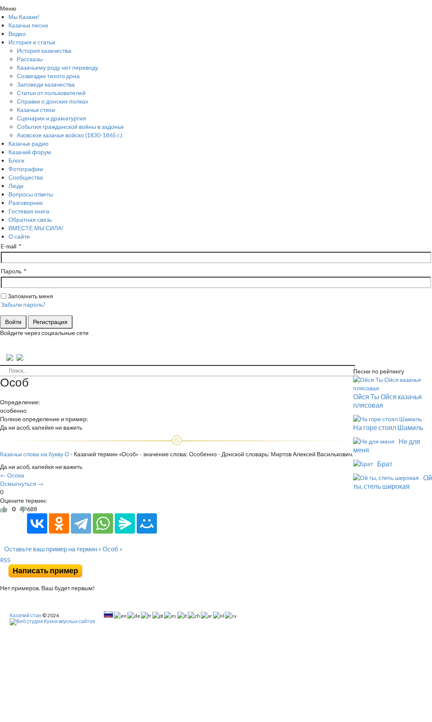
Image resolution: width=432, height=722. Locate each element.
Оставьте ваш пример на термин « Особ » (63, 549)
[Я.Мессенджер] (125, 523)
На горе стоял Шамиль (388, 427)
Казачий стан (25, 615)
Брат (384, 464)
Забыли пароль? (23, 304)
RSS (5, 560)
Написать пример (45, 570)
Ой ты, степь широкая (392, 482)
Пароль (11, 271)
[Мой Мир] (147, 523)
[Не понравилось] (23, 509)
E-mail (8, 246)
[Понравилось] (4, 509)
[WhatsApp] (103, 523)
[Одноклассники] (59, 523)
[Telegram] (81, 523)
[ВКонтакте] (37, 523)
